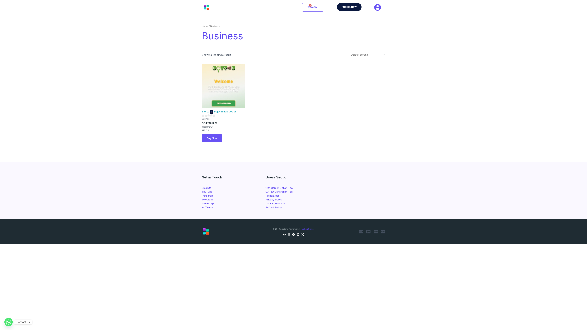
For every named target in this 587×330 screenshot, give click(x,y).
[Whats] (298, 234)
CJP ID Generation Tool (279, 191)
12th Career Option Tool (279, 187)
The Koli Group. (307, 229)
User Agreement (275, 203)
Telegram (207, 199)
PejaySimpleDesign (225, 111)
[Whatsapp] (8, 322)
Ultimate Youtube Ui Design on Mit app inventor (407, 323)
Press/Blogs (272, 195)
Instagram (207, 195)
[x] (302, 234)
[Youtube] (284, 234)
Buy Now (212, 138)
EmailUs (206, 187)
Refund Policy (274, 207)
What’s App (208, 203)
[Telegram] (293, 234)
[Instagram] (289, 234)
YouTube (207, 191)
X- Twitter (207, 207)
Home (205, 26)
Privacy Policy (274, 199)
